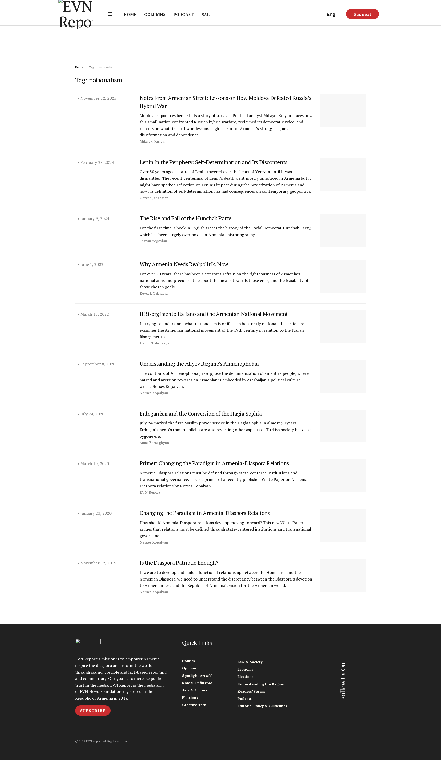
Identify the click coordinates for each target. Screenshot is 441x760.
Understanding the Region (261, 683)
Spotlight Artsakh (198, 675)
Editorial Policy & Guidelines (262, 705)
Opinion (189, 668)
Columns (154, 14)
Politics (188, 660)
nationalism (107, 67)
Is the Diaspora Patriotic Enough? (179, 562)
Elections (190, 697)
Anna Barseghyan (154, 443)
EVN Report (150, 492)
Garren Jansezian (154, 198)
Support (362, 14)
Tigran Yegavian (153, 241)
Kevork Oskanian (154, 293)
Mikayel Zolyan (153, 142)
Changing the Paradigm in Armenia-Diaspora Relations (205, 513)
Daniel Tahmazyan (156, 343)
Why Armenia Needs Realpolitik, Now (184, 264)
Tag (91, 67)
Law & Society (250, 661)
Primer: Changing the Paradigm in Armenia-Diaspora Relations (214, 463)
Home (130, 14)
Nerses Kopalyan (154, 393)
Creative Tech (194, 704)
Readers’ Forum (251, 691)
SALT (207, 14)
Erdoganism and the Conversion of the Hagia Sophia (201, 413)
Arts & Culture (194, 690)
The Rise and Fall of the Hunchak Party (185, 218)
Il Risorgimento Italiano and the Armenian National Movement (214, 313)
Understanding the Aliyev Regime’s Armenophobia (199, 363)
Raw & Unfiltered (197, 682)
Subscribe (92, 710)
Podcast (183, 14)
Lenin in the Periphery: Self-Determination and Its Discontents (213, 162)
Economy (245, 669)
